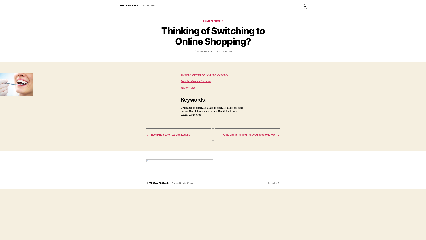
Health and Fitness (213, 21)
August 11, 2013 (225, 51)
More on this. (188, 87)
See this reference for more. (196, 81)
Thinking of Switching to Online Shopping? (204, 75)
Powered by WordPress (182, 183)
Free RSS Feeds (129, 5)
